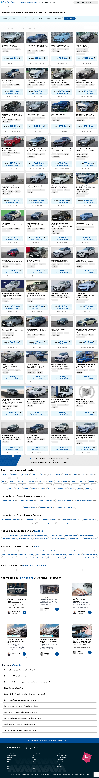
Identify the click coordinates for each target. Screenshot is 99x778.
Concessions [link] (60, 759)
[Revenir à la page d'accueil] (8, 2)
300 (54, 458)
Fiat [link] (8, 768)
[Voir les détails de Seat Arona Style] (86, 262)
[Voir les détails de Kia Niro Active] (86, 227)
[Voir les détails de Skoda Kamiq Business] (62, 332)
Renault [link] (9, 759)
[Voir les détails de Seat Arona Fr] (12, 262)
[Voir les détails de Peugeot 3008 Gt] (86, 83)
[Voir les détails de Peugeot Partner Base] (37, 403)
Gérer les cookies (84, 774)
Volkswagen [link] (10, 764)
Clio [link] (33, 755)
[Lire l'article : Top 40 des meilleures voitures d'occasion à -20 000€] (24, 654)
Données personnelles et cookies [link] (30, 774)
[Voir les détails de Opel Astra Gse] (86, 297)
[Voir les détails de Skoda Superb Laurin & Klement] (37, 48)
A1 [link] (32, 766)
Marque (5, 19)
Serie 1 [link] (34, 768)
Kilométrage (38, 19)
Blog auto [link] (59, 766)
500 (57, 458)
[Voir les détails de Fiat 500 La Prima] (12, 153)
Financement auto (46, 2)
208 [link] (33, 757)
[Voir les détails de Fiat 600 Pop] (12, 227)
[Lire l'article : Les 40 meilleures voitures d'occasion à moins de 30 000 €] (57, 654)
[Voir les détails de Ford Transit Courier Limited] (12, 297)
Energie (22, 19)
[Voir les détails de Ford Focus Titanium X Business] (86, 367)
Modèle (13, 19)
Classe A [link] (34, 764)
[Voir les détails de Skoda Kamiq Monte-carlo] (86, 116)
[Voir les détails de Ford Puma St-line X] (37, 367)
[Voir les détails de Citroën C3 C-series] (12, 367)
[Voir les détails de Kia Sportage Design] (37, 227)
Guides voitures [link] (61, 762)
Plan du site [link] (75, 774)
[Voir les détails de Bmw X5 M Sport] (86, 48)
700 (59, 458)
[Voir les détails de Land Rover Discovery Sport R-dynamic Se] (12, 403)
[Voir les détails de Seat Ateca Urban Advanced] (62, 297)
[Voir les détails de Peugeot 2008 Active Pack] (37, 297)
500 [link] (33, 762)
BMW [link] (8, 766)
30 (44, 458)
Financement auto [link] (61, 757)
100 (52, 458)
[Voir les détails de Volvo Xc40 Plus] (12, 332)
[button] (49, 670)
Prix (30, 19)
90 (49, 458)
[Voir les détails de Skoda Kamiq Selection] (12, 83)
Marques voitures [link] (61, 764)
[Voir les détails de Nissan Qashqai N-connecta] (37, 332)
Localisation (58, 19)
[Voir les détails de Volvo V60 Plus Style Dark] (86, 153)
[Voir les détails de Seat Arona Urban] (12, 438)
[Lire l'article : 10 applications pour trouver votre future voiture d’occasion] (90, 612)
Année (48, 19)
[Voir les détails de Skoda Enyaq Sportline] (62, 116)
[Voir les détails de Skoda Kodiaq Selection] (86, 190)
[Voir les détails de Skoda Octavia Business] (12, 190)
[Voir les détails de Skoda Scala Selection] (12, 48)
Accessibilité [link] (66, 774)
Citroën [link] (9, 762)
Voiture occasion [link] (11, 755)
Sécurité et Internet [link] (46, 774)
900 (62, 458)
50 (45, 458)
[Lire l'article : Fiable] (24, 612)
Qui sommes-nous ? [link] (62, 755)
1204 (67, 458)
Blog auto (55, 2)
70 (47, 458)
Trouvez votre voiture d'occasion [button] (29, 2)
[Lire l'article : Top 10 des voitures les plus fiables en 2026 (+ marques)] (90, 652)
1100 (64, 458)
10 (42, 458)
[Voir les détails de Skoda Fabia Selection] (37, 83)
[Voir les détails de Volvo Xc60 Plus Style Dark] (62, 227)
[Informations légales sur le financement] (20, 58)
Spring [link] (34, 759)
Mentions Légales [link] (15, 774)
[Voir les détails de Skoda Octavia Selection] (62, 48)
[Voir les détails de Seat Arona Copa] (86, 403)
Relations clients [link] (57, 774)
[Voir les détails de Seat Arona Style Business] (62, 262)
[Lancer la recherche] (95, 2)
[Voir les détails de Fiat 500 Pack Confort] (37, 262)
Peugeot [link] (9, 757)
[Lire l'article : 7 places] (57, 609)
